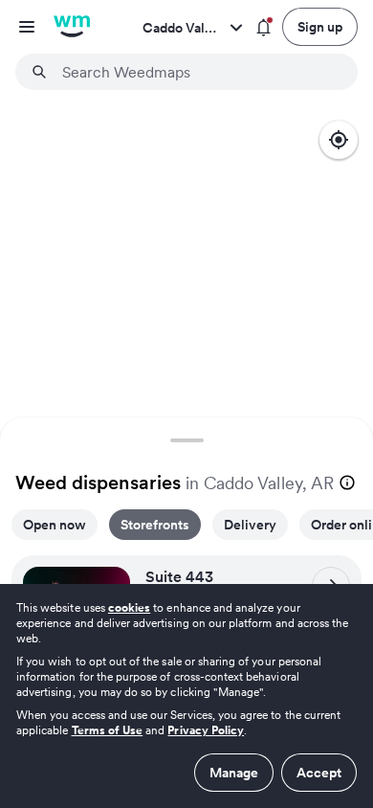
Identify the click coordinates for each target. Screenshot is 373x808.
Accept (318, 772)
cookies (129, 607)
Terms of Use (107, 730)
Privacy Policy (205, 730)
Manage (233, 772)
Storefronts (155, 524)
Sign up (319, 26)
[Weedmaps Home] (72, 26)
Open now (54, 524)
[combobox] (198, 72)
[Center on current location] (338, 140)
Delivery (250, 524)
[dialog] (186, 696)
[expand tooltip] (347, 482)
